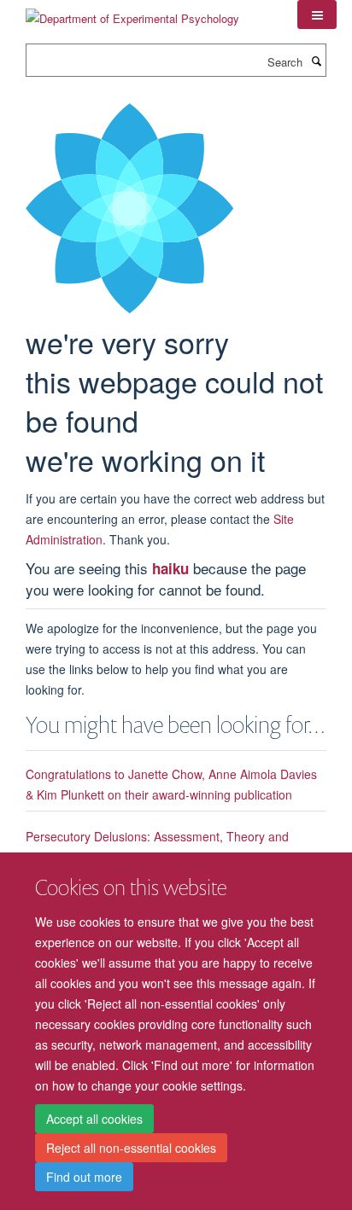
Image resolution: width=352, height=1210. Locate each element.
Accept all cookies (94, 1118)
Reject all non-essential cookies (131, 1147)
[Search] (316, 60)
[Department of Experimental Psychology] (132, 12)
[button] (317, 14)
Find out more (84, 1176)
